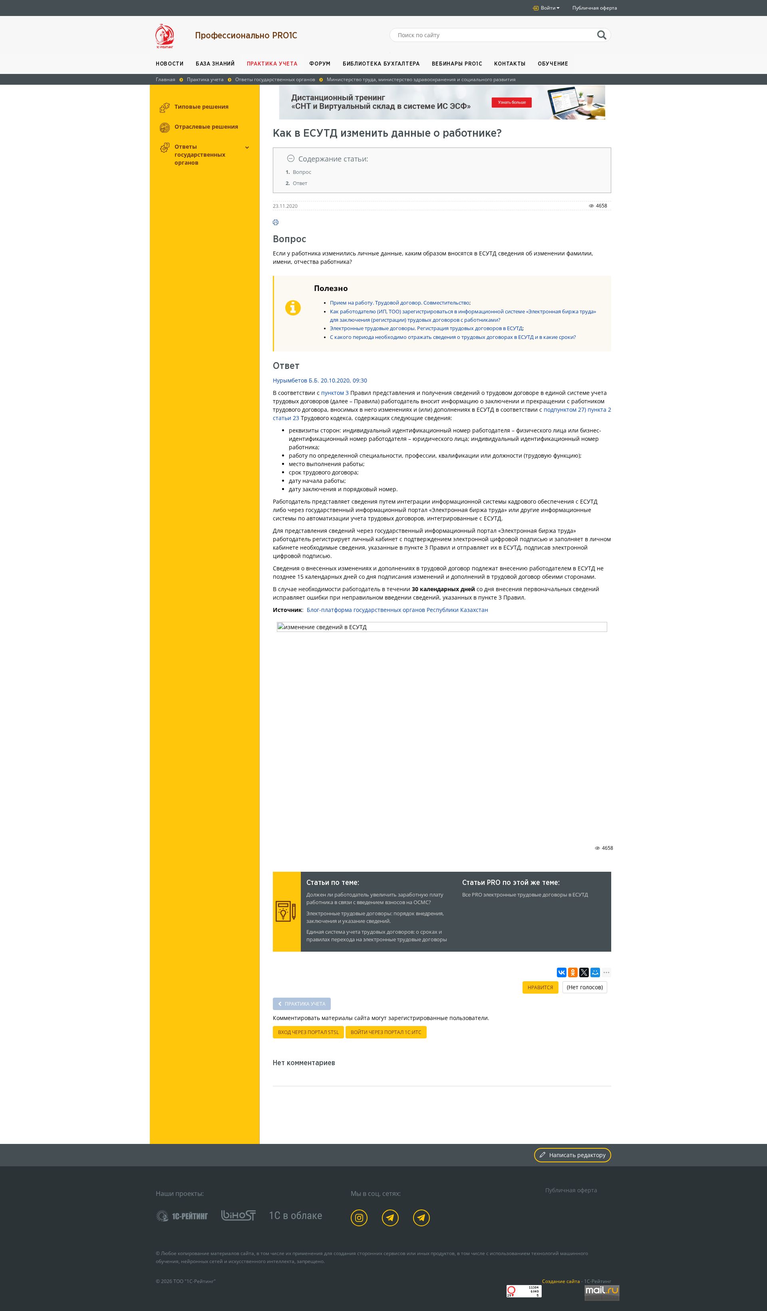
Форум (320, 64)
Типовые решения (202, 106)
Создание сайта (561, 1281)
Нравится (540, 987)
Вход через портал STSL (308, 1032)
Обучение (553, 64)
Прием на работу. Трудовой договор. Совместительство (399, 302)
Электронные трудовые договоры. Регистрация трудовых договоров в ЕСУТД (426, 328)
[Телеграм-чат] (423, 1219)
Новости (170, 64)
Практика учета (272, 64)
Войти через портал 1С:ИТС (386, 1032)
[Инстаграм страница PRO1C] (360, 1219)
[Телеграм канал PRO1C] (391, 1219)
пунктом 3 (335, 392)
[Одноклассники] (573, 972)
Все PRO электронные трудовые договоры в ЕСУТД (525, 894)
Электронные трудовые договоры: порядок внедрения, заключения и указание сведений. (375, 917)
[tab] (442, 159)
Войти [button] (548, 7)
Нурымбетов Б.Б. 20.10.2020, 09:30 (320, 380)
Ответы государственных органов (200, 154)
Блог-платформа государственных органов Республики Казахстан (397, 610)
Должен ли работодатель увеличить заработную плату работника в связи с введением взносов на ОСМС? (374, 898)
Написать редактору (577, 1155)
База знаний (215, 64)
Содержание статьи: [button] (333, 158)
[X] (584, 972)
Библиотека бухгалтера (381, 64)
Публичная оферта (594, 7)
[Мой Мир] (595, 972)
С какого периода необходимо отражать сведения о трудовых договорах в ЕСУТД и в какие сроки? (453, 337)
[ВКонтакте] (561, 972)
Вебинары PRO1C (457, 64)
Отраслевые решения (206, 126)
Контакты (510, 64)
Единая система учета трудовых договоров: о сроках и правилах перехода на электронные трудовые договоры (376, 935)
